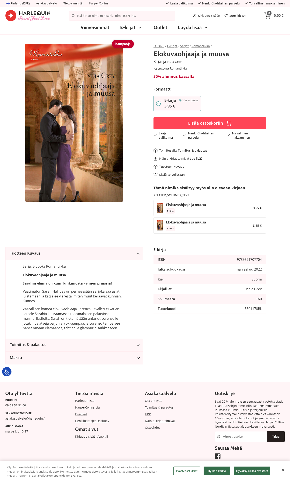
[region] (145, 470)
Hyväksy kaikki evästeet (252, 471)
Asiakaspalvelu (46, 3)
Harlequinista (84, 401)
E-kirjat (128, 27)
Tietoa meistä (73, 3)
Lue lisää (196, 158)
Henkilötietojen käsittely (92, 421)
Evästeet (81, 414)
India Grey (174, 62)
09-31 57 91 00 (15, 405)
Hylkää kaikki (217, 471)
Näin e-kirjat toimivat (160, 421)
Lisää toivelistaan (172, 175)
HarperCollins (98, 3)
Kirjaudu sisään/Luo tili (91, 436)
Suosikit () (237, 16)
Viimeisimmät (95, 27)
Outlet (161, 27)
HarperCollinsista (87, 407)
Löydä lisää (190, 27)
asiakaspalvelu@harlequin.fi (25, 418)
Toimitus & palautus (192, 150)
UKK (148, 414)
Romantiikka (178, 68)
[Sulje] (283, 470)
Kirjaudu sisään (209, 16)
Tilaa (276, 436)
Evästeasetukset (186, 471)
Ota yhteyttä (153, 401)
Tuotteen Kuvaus (171, 167)
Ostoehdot (152, 428)
